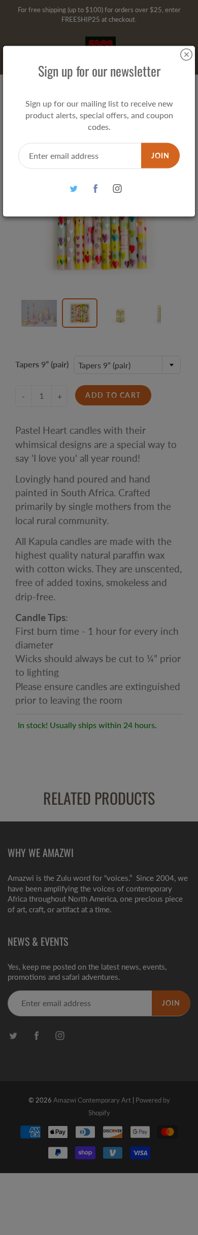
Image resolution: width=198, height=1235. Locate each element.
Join (160, 155)
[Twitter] (74, 188)
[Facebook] (96, 188)
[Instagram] (117, 188)
